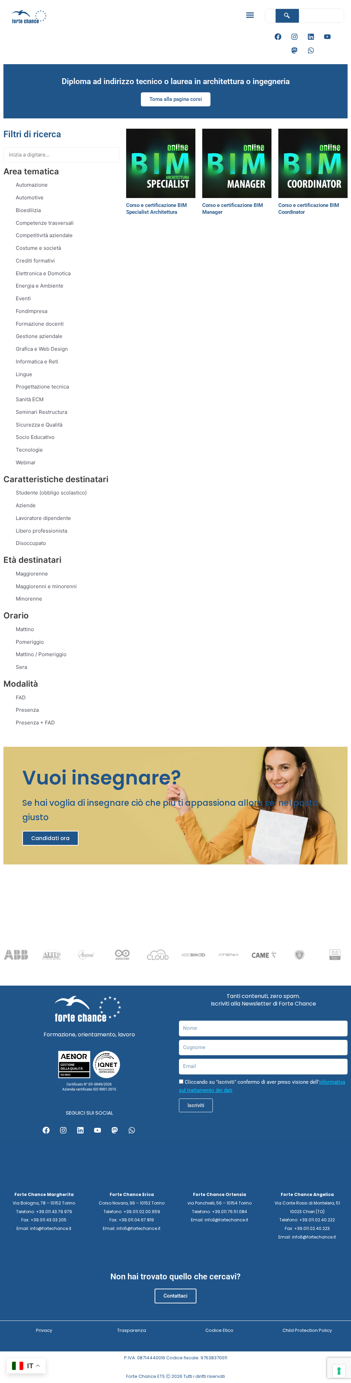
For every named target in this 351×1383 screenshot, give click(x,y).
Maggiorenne (32, 573)
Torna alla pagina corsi (175, 99)
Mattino (25, 629)
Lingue (24, 374)
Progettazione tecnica (42, 386)
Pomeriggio (30, 642)
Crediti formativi (35, 260)
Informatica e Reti (37, 361)
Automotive (30, 197)
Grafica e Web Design (42, 349)
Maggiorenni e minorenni (46, 586)
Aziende (26, 505)
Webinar (26, 462)
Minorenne (29, 598)
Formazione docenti (40, 324)
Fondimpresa (31, 311)
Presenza (27, 710)
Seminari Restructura (41, 412)
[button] (249, 15)
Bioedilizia (28, 210)
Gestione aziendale (39, 336)
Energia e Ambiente (39, 285)
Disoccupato (31, 543)
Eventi (23, 298)
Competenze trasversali (45, 223)
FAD (21, 697)
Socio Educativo (35, 437)
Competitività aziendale (44, 235)
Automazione (32, 185)
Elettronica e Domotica (43, 273)
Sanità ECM (30, 399)
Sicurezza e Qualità (39, 424)
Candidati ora (50, 838)
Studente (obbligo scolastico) (51, 492)
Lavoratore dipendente (43, 518)
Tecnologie (29, 449)
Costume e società (38, 248)
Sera (21, 667)
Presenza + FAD (35, 722)
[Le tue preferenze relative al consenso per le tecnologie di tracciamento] (339, 1371)
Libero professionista (41, 530)
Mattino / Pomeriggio (41, 654)
